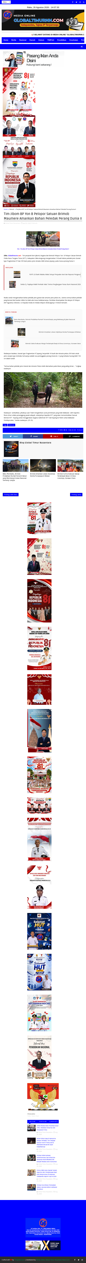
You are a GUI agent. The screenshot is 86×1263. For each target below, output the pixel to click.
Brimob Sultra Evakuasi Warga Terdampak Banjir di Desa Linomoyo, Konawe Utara (68, 476)
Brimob (12, 209)
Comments (53, 1121)
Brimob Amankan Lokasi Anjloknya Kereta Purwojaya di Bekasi (42, 475)
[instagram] (80, 2)
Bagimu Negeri (35, 1116)
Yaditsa (29, 1116)
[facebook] (72, 2)
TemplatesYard (19, 1260)
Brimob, (35, 223)
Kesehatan (73, 40)
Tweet (15, 436)
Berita (13, 40)
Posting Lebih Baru (10, 495)
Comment (76, 436)
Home (6, 40)
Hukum (41, 40)
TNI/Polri (50, 40)
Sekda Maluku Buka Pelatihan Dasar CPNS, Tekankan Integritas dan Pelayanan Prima (48, 1128)
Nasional (22, 40)
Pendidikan (61, 40)
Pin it (56, 436)
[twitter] (76, 2)
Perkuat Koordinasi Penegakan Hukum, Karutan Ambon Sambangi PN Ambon (47, 1187)
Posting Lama (76, 495)
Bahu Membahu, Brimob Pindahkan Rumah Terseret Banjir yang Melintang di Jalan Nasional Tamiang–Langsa (15, 477)
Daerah (32, 40)
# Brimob (11, 425)
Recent (32, 1121)
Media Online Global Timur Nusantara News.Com (53, 1260)
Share (35, 436)
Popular (43, 1121)
